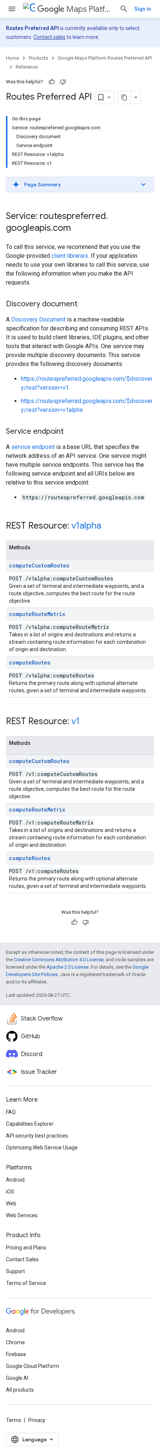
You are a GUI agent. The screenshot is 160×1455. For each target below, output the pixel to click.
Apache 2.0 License (68, 967)
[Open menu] (11, 9)
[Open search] (123, 8)
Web (11, 1203)
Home (12, 58)
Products (38, 58)
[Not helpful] (62, 81)
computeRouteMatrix (37, 613)
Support (15, 1271)
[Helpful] (51, 81)
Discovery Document (38, 319)
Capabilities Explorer (30, 1124)
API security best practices (37, 1136)
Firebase (16, 1354)
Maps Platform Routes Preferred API (89, 9)
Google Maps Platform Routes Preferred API (105, 58)
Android (15, 1180)
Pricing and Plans (26, 1248)
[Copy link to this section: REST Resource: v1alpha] (108, 526)
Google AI (17, 1378)
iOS (10, 1192)
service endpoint (33, 446)
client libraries (69, 255)
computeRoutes (29, 662)
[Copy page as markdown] (124, 97)
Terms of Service (26, 1283)
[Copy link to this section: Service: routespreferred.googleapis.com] (78, 228)
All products (20, 1390)
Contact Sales (22, 1259)
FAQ (11, 1112)
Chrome (15, 1342)
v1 (75, 721)
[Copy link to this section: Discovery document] (84, 304)
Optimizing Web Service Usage (42, 1148)
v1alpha (86, 525)
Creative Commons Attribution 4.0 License (58, 959)
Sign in (142, 9)
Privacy (36, 1420)
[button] (80, 184)
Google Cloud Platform (32, 1366)
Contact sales (49, 37)
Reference (27, 67)
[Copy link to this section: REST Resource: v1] (87, 721)
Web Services (22, 1215)
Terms (13, 1420)
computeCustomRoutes (39, 565)
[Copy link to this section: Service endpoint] (71, 431)
